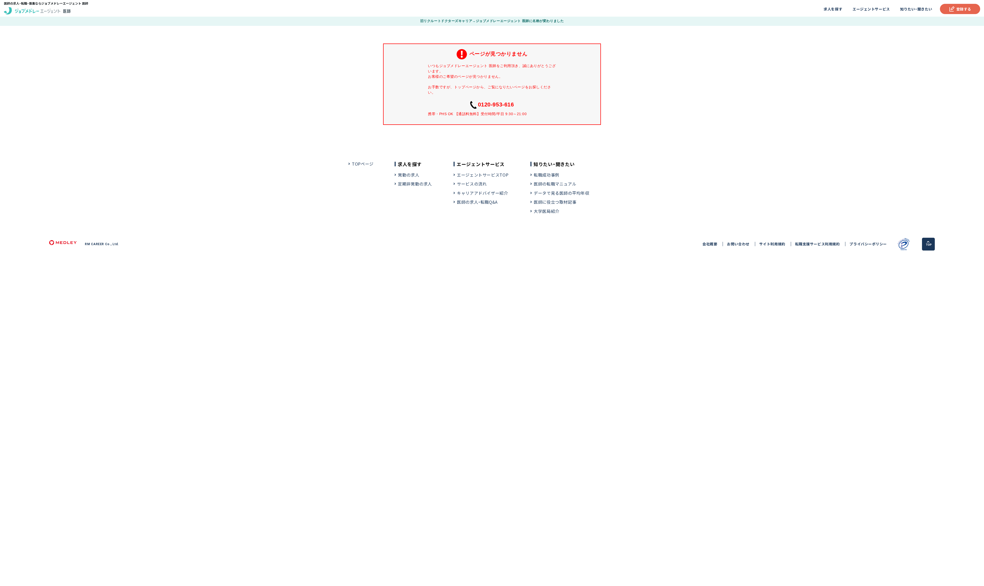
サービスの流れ (472, 184)
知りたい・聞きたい (916, 9)
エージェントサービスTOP (482, 175)
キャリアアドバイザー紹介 (482, 193)
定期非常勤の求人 (415, 184)
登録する (963, 9)
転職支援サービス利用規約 (817, 244)
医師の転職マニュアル (555, 184)
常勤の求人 (408, 175)
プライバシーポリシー (868, 244)
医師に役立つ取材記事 (555, 202)
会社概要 (709, 244)
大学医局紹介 (546, 211)
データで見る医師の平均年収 (561, 193)
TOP (929, 244)
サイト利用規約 (772, 244)
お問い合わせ (738, 244)
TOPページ (363, 164)
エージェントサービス (871, 9)
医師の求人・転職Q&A (477, 202)
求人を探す (833, 9)
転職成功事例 (546, 175)
